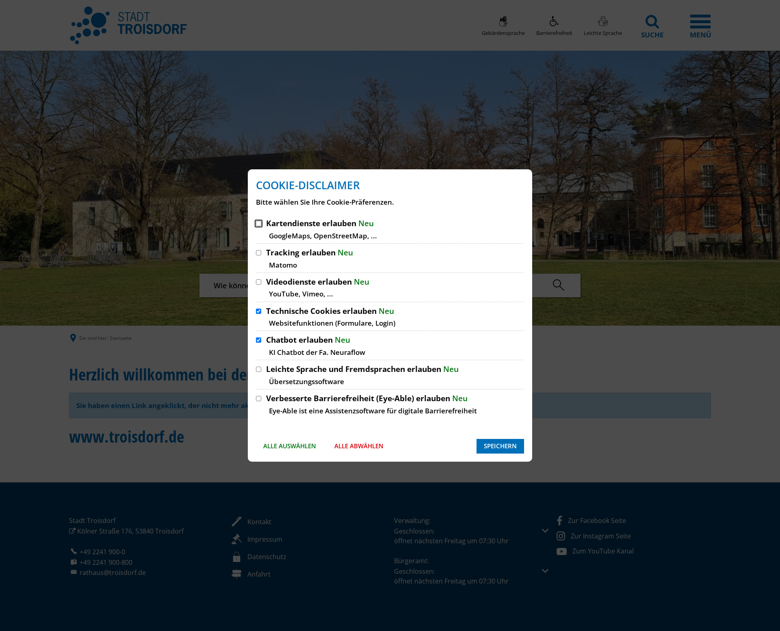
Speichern (500, 446)
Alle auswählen (289, 446)
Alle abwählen (359, 446)
